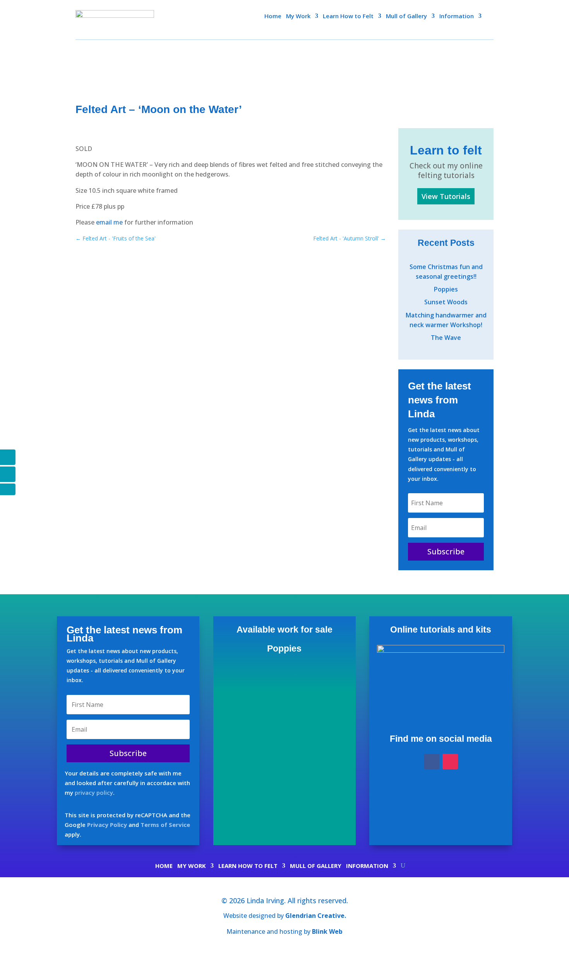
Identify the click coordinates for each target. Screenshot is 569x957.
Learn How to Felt (348, 16)
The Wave (446, 337)
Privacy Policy (107, 824)
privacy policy (94, 792)
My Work (298, 16)
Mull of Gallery (406, 16)
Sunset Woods (446, 302)
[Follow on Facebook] (431, 761)
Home (272, 16)
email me (108, 222)
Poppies (446, 289)
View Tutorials (446, 196)
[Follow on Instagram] (450, 761)
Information (456, 16)
